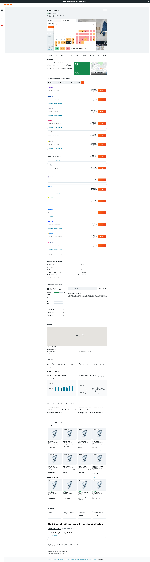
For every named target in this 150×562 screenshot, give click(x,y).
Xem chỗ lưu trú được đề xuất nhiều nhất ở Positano (97, 477)
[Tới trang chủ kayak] (8, 4)
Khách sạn (54, 559)
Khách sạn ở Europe (61, 559)
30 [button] (73, 42)
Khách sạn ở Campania (75, 559)
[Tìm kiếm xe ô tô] (2, 13)
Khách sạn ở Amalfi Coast (84, 559)
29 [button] (70, 42)
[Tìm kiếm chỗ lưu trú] (2, 10)
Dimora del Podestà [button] (51, 466)
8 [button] (70, 34)
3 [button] (85, 31)
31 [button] (56, 45)
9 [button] (82, 34)
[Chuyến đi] (2, 22)
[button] (148, 1)
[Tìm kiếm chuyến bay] (2, 8)
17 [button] (56, 39)
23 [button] (73, 39)
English (84, 1)
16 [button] (73, 36)
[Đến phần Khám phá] (2, 16)
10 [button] (56, 36)
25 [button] (59, 42)
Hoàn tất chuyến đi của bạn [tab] (54, 528)
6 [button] (64, 34)
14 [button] (67, 36)
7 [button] (67, 34)
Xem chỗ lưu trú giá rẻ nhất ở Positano (99, 450)
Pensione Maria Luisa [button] (82, 466)
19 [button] (61, 39)
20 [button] (64, 39)
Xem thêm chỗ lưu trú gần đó (101, 425)
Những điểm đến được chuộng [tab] (67, 528)
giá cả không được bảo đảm (68, 545)
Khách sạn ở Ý (68, 559)
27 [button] (64, 42)
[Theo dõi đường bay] (2, 19)
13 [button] (64, 36)
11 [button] (88, 34)
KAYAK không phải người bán (54, 549)
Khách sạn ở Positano (53, 535)
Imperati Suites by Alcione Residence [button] (97, 467)
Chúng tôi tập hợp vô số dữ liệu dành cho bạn (57, 551)
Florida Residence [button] (66, 466)
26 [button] (61, 42)
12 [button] (61, 36)
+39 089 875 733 (50, 16)
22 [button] (70, 39)
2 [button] (82, 31)
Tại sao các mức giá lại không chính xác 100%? (58, 553)
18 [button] (88, 36)
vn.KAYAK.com (49, 559)
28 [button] (67, 42)
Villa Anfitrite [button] (50, 441)
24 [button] (56, 42)
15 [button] (70, 36)
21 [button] (67, 39)
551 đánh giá (55, 13)
